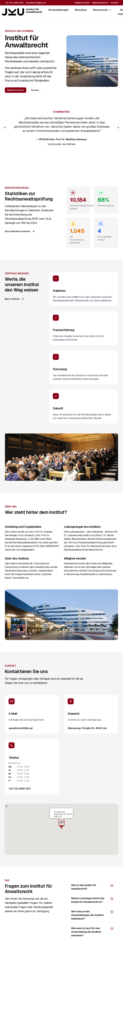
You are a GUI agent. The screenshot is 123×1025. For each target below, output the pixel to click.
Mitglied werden (82, 2)
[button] (61, 824)
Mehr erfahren (12, 299)
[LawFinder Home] (22, 12)
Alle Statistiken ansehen (17, 231)
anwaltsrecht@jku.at (36, 2)
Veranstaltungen (58, 10)
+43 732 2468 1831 (14, 2)
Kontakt (114, 2)
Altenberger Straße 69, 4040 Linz (87, 728)
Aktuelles (81, 10)
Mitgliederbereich (100, 2)
